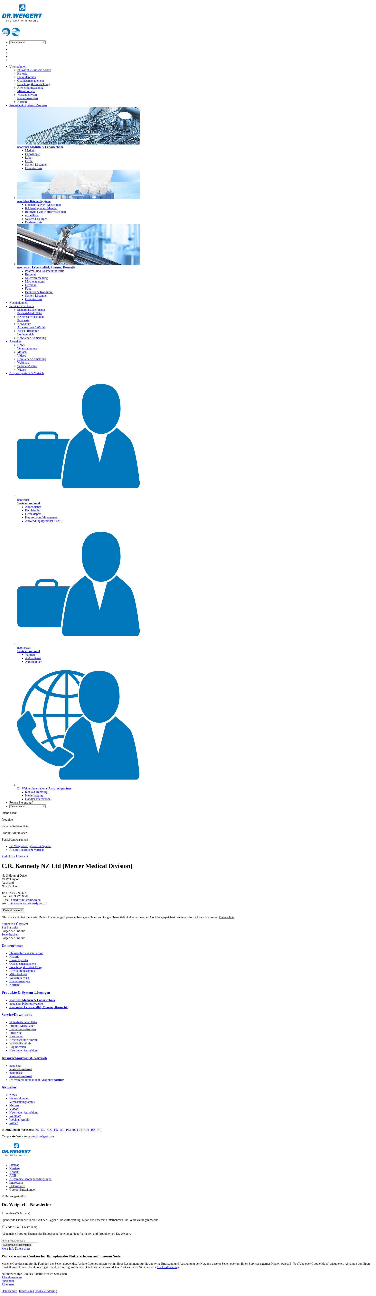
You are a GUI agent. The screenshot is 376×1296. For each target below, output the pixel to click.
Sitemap (14, 1165)
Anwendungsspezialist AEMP (43, 521)
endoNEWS (21, 1227)
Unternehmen (17, 66)
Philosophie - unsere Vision (34, 70)
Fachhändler (32, 510)
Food (28, 288)
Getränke (30, 285)
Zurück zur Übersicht (15, 856)
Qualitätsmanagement (30, 80)
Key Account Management (41, 517)
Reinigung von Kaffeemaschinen (45, 211)
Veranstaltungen (27, 348)
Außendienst (33, 506)
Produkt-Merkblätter (29, 313)
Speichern (8, 1280)
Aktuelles (15, 341)
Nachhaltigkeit (18, 302)
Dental (29, 161)
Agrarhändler (33, 661)
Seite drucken (10, 934)
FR (56, 1129)
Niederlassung (34, 795)
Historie (22, 73)
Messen (22, 352)
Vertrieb (30, 654)
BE (93, 1129)
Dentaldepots (33, 514)
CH (86, 1129)
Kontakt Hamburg (36, 792)
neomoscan (38, 1007)
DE (36, 1129)
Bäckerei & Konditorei (39, 292)
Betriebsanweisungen (30, 316)
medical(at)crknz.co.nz (27, 899)
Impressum (16, 1182)
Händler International (38, 799)
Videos (21, 355)
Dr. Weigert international (36, 1079)
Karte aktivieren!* (13, 910)
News (20, 345)
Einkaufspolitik (26, 77)
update (18, 1213)
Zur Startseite (10, 927)
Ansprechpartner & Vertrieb (26, 373)
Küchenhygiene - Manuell (41, 208)
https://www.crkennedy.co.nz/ (28, 903)
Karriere (22, 101)
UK (49, 1129)
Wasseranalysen (27, 94)
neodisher (32, 1000)
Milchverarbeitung (36, 278)
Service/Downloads (21, 306)
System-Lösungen (36, 164)
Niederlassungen (27, 98)
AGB (12, 1175)
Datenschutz (226, 917)
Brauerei (30, 274)
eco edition (32, 215)
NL (43, 1129)
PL (68, 1129)
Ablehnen (8, 1284)
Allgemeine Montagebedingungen (30, 1179)
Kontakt (14, 1172)
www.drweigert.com (41, 1136)
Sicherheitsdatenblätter (31, 309)
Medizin (30, 150)
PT (99, 1129)
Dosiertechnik (33, 168)
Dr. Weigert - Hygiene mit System (30, 846)
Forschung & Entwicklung (33, 84)
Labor (29, 157)
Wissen (21, 369)
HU (74, 1129)
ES (80, 1129)
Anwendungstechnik (30, 87)
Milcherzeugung (35, 281)
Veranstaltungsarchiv (22, 1102)
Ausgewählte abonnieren (17, 1244)
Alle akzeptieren (12, 1277)
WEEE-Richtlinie (28, 330)
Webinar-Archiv (27, 366)
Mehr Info (8, 1248)
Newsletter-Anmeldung (31, 338)
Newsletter (24, 323)
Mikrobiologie (26, 91)
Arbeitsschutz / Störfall (31, 327)
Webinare (23, 362)
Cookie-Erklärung (168, 1267)
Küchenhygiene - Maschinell (43, 204)
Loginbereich (25, 334)
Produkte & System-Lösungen (28, 105)
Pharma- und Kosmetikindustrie (44, 271)
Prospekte (23, 320)
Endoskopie (32, 154)
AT (62, 1129)
